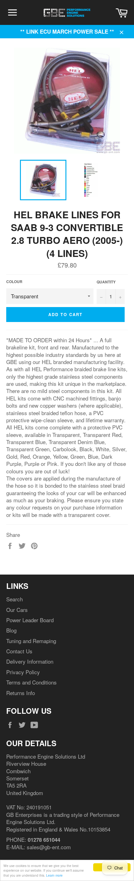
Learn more (54, 875)
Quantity (106, 282)
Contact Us (19, 651)
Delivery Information (29, 661)
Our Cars (17, 609)
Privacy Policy (23, 672)
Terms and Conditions (31, 682)
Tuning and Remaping (31, 641)
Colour (14, 281)
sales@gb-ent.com (49, 847)
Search (14, 599)
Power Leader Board (30, 620)
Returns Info (20, 693)
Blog (11, 630)
